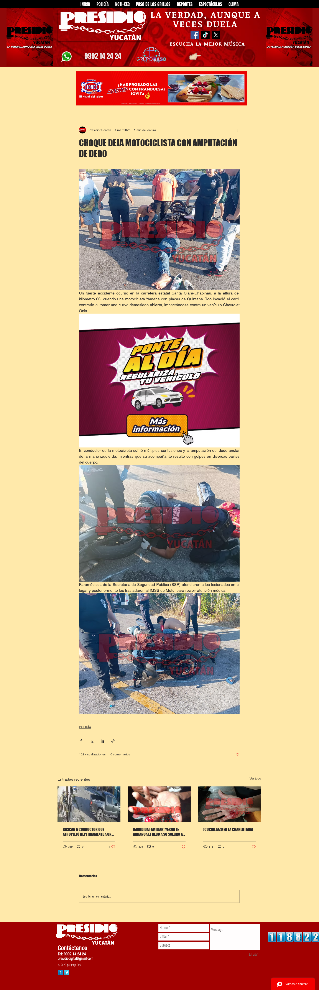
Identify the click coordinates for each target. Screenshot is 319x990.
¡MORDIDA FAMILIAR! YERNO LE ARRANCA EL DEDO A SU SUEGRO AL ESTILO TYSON (158, 832)
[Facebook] (195, 35)
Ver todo (255, 778)
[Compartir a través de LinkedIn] (102, 741)
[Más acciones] (237, 130)
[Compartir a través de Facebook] (81, 741)
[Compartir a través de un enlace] (113, 741)
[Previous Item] (83, 88)
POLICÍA (85, 727)
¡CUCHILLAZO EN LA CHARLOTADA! (228, 829)
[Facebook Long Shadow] (60, 972)
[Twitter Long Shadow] (66, 972)
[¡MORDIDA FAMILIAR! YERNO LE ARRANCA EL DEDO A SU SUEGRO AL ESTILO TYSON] (159, 804)
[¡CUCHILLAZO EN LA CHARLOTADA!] (229, 804)
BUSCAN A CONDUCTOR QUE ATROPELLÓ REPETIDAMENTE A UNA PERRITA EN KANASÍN (88, 832)
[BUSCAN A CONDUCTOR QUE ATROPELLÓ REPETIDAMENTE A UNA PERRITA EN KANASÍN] (89, 804)
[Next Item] (239, 88)
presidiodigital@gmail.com (75, 958)
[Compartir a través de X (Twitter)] (92, 741)
